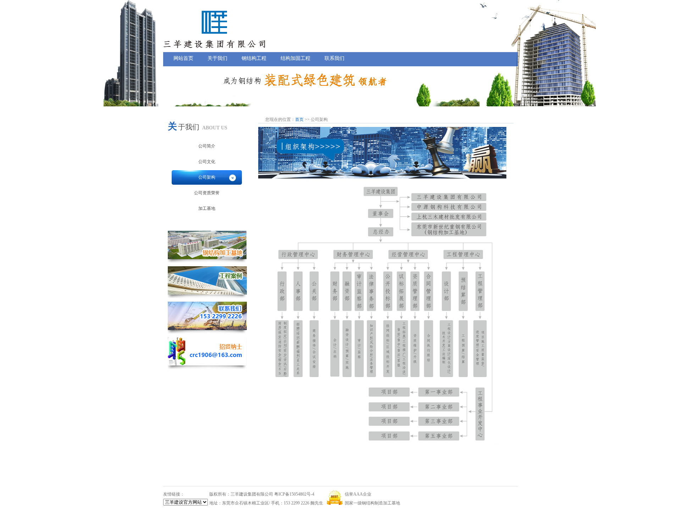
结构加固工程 (295, 58)
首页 (299, 119)
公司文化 (206, 161)
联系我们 (334, 58)
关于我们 (217, 58)
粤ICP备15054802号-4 (294, 494)
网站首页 (183, 58)
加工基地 (206, 208)
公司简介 (206, 146)
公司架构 (206, 177)
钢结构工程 (254, 58)
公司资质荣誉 (207, 192)
